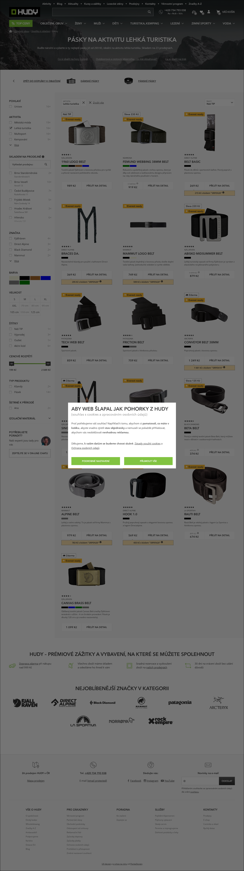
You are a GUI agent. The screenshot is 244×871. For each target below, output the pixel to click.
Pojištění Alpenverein (164, 815)
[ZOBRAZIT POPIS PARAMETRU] (43, 156)
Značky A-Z (195, 3)
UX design (106, 864)
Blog (59, 3)
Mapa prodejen (35, 781)
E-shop (206, 820)
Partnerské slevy (74, 820)
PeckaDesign (136, 864)
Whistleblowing (33, 824)
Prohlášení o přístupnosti (78, 849)
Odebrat (83, 102)
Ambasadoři (31, 832)
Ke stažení (121, 815)
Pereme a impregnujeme (166, 828)
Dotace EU (31, 844)
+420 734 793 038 (95, 773)
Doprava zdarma (28, 664)
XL (45, 299)
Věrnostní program (172, 3)
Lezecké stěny (115, 3)
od (11, 364)
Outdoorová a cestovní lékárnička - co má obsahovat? (126, 59)
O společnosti (32, 815)
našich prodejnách (156, 667)
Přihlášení (208, 12)
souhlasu (194, 791)
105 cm (14, 312)
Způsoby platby (74, 840)
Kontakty (150, 3)
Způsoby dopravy (74, 836)
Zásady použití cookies (148, 443)
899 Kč (191, 533)
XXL (14, 306)
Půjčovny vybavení (163, 820)
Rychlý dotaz (209, 828)
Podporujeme (32, 836)
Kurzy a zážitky (92, 3)
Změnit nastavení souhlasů (79, 853)
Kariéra (29, 840)
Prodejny (134, 3)
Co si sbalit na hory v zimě (73, 59)
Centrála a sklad (210, 824)
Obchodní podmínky (76, 824)
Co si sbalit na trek (175, 59)
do (48, 364)
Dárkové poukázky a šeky (166, 832)
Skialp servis (160, 824)
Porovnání (194, 12)
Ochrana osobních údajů (85, 448)
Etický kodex (31, 820)
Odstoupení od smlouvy (77, 828)
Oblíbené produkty (201, 12)
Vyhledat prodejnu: (22, 164)
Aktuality (73, 3)
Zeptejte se (122, 820)
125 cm (35, 312)
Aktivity (46, 3)
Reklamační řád (74, 832)
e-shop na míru (120, 864)
